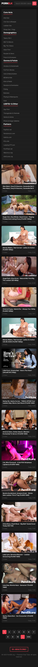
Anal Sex (6, 18)
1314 (28, 637)
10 (18, 637)
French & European (10, 57)
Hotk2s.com (7, 137)
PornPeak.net (8, 149)
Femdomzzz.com (9, 133)
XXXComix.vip (8, 156)
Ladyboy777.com (9, 145)
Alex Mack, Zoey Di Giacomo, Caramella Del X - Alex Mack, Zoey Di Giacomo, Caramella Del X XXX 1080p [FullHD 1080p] (19, 188)
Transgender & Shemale (11, 113)
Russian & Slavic (9, 53)
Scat (5, 101)
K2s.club (6, 141)
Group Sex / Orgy (9, 29)
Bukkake (6, 93)
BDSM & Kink (8, 77)
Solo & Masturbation (10, 74)
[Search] (34, 3)
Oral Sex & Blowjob (10, 22)
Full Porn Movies (9, 70)
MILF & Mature (8, 42)
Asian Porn (7, 49)
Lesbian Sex (8, 25)
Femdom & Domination (11, 85)
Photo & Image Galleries (11, 121)
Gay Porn (7, 109)
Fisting (6, 89)
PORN (7, 3)
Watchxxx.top (8, 153)
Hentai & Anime (9, 117)
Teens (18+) (7, 38)
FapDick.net (8, 129)
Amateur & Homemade (11, 66)
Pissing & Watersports (11, 97)
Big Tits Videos (8, 46)
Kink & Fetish (8, 81)
